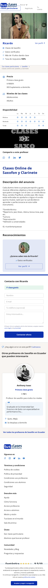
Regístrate (29, 8)
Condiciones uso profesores (16, 478)
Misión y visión (10, 514)
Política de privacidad (13, 474)
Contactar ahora (24, 334)
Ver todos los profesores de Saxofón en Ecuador (24, 432)
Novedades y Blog (11, 549)
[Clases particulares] (9, 8)
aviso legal (7, 328)
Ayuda (6, 497)
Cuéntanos (36, 347)
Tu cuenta (39, 8)
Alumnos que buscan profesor (17, 538)
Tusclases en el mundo (13, 518)
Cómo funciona (10, 502)
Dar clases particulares (13, 534)
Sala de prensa (10, 523)
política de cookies (29, 577)
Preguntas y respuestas (14, 553)
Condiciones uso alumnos (15, 482)
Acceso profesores (12, 506)
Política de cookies (12, 469)
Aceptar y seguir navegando (24, 583)
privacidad (17, 328)
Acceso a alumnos (11, 510)
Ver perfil (22, 266)
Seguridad (8, 486)
